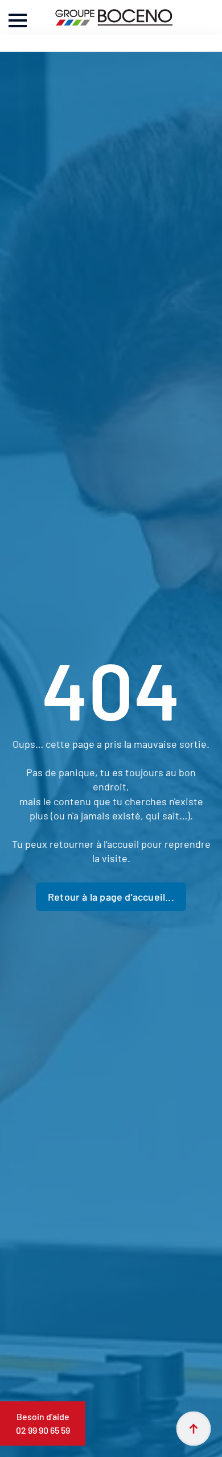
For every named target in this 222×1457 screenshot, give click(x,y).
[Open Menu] (18, 20)
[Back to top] (193, 1429)
